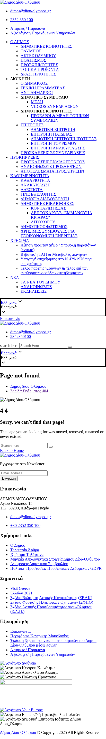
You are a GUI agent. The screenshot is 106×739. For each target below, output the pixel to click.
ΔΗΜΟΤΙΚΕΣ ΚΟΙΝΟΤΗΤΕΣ (46, 46)
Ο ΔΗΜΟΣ (19, 42)
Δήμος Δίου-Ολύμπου (18, 732)
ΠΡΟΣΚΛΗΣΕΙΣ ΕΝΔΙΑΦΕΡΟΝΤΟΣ (53, 162)
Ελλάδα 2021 (21, 593)
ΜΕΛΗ (37, 102)
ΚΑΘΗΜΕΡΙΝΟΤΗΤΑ (29, 176)
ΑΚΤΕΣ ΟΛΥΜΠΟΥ (38, 55)
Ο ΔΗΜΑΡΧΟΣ (34, 83)
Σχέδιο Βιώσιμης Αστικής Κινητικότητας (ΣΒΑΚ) (51, 597)
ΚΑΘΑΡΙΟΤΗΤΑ (35, 180)
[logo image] (20, 323)
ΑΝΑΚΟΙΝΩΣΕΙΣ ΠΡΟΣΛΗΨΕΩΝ (51, 166)
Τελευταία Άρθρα (24, 550)
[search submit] (70, 347)
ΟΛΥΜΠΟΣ (31, 51)
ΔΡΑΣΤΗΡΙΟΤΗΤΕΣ (38, 74)
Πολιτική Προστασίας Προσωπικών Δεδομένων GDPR (56, 568)
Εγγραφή (9, 478)
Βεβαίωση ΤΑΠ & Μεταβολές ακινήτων (54, 254)
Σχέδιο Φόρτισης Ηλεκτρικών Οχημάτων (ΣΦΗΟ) (51, 602)
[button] (53, 307)
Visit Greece (20, 588)
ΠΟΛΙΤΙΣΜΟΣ (33, 60)
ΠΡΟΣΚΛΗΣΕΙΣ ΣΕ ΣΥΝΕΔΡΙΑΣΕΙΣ (53, 152)
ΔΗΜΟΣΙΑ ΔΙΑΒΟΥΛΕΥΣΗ (45, 199)
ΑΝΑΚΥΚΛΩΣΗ (36, 185)
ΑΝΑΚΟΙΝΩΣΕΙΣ (36, 287)
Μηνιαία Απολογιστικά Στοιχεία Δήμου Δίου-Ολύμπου (55, 559)
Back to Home (12, 450)
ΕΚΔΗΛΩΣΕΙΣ (34, 291)
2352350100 (20, 336)
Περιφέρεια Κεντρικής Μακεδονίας (39, 636)
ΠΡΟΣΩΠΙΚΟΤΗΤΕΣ (39, 65)
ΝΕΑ (14, 277)
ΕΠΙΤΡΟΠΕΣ (32, 125)
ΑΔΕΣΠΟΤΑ (32, 189)
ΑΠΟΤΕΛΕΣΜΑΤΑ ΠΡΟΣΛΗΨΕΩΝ (52, 171)
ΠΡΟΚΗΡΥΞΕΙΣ (24, 157)
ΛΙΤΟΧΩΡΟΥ (43, 222)
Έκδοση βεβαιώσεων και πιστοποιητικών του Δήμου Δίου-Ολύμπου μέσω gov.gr (53, 642)
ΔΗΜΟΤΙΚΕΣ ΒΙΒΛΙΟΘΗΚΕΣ (47, 203)
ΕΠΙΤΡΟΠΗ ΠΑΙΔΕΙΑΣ (51, 134)
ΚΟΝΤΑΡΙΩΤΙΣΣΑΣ (48, 208)
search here (9, 345)
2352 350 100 (21, 19)
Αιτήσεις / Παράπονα (27, 28)
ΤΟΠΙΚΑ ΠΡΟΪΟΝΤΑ (40, 69)
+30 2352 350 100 (25, 525)
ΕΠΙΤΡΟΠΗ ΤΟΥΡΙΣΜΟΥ (54, 143)
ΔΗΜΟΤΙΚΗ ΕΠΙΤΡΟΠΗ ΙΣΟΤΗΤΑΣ (63, 139)
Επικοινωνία (10, 318)
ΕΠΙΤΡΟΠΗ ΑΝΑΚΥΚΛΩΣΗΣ (58, 148)
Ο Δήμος (17, 545)
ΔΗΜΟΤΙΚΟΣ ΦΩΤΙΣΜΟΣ (44, 226)
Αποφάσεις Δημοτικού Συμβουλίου (39, 564)
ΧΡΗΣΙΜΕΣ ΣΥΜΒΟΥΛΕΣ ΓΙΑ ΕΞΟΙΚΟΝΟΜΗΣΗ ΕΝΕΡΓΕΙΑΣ (49, 233)
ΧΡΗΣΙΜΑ (19, 240)
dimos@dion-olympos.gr (30, 11)
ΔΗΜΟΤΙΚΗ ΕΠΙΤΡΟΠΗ (53, 129)
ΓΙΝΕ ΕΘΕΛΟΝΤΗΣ (38, 194)
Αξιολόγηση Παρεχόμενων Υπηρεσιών (42, 33)
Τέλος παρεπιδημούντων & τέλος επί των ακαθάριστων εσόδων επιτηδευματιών (54, 270)
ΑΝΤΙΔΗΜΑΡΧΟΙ (37, 92)
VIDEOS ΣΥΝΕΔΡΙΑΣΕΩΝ (55, 106)
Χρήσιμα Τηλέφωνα (26, 554)
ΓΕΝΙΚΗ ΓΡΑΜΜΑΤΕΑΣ (43, 88)
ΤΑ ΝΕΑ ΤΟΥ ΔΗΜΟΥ (40, 282)
